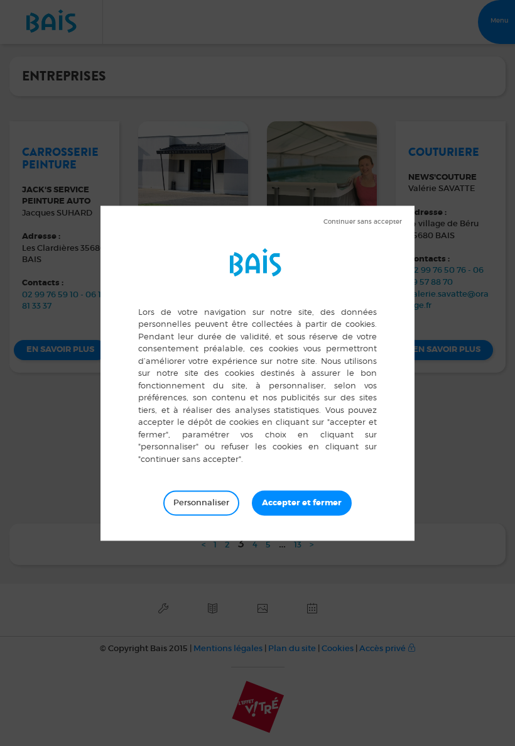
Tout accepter (302, 502)
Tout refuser (362, 222)
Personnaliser (201, 502)
